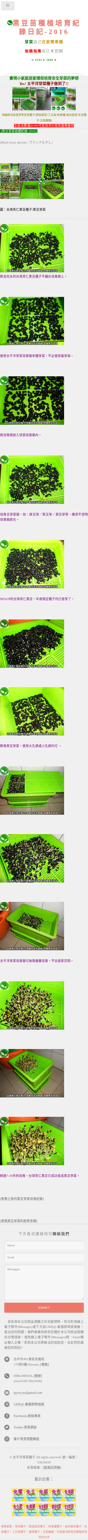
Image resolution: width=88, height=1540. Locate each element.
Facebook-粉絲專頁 (27, 1416)
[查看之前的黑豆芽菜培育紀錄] (22, 1199)
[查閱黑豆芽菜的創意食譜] (18, 1221)
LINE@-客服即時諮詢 (29, 1404)
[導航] (44, 1364)
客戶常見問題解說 (26, 1439)
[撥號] (38, 1376)
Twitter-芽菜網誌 (25, 1427)
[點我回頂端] (52, 1467)
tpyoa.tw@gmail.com (28, 1392)
